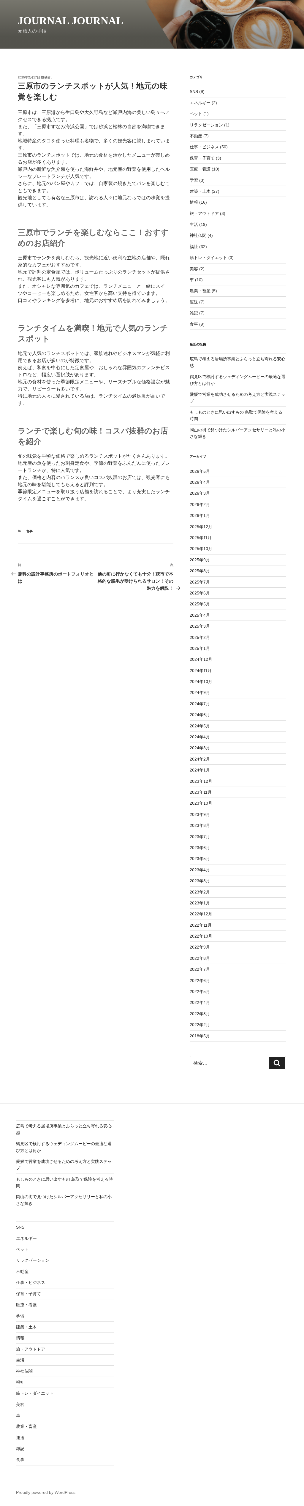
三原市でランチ (34, 257)
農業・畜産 (200, 290)
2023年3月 (200, 880)
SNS (194, 91)
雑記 (194, 313)
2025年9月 (200, 559)
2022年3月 (200, 1013)
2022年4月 (200, 1002)
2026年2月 (200, 504)
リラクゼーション (206, 125)
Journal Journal (70, 21)
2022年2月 (200, 1024)
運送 (194, 302)
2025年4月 (200, 615)
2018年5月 (200, 1036)
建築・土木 (200, 191)
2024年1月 (200, 770)
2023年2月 (200, 892)
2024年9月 (200, 692)
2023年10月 (201, 803)
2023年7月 (200, 836)
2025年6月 (200, 593)
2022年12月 (201, 914)
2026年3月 (200, 493)
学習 (194, 180)
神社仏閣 (198, 235)
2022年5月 (200, 991)
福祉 (194, 246)
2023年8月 (200, 825)
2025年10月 (201, 548)
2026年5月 (200, 471)
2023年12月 (201, 781)
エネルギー (200, 102)
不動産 (196, 136)
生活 (194, 224)
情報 (194, 202)
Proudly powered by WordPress (45, 1492)
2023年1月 (200, 903)
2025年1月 (200, 648)
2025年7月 (200, 582)
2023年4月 (200, 869)
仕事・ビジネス (204, 146)
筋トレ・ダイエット (208, 257)
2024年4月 (200, 736)
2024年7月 (200, 703)
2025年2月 (200, 637)
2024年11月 (201, 670)
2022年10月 (201, 936)
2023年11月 (201, 792)
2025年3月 (200, 626)
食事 (29, 531)
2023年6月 (200, 847)
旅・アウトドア (204, 213)
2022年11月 (201, 925)
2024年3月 (200, 747)
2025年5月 (200, 604)
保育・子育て (202, 158)
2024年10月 (201, 681)
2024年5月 (200, 726)
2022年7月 (200, 969)
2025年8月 (200, 570)
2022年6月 (200, 980)
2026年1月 (200, 515)
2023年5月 (200, 858)
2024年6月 (200, 714)
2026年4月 (200, 482)
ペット (196, 113)
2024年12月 (201, 659)
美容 (194, 268)
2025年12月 (201, 526)
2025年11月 (201, 537)
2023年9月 (200, 814)
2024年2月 (200, 759)
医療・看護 (200, 169)
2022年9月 (200, 947)
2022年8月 (200, 958)
